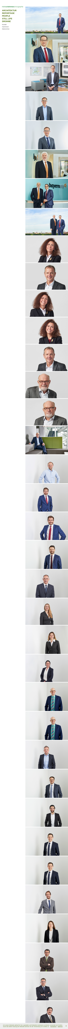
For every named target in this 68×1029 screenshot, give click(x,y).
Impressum (5, 26)
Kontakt (4, 24)
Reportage (8, 13)
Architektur (9, 10)
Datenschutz (5, 29)
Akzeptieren (53, 1026)
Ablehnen (60, 1026)
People (6, 16)
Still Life (7, 19)
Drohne (6, 21)
